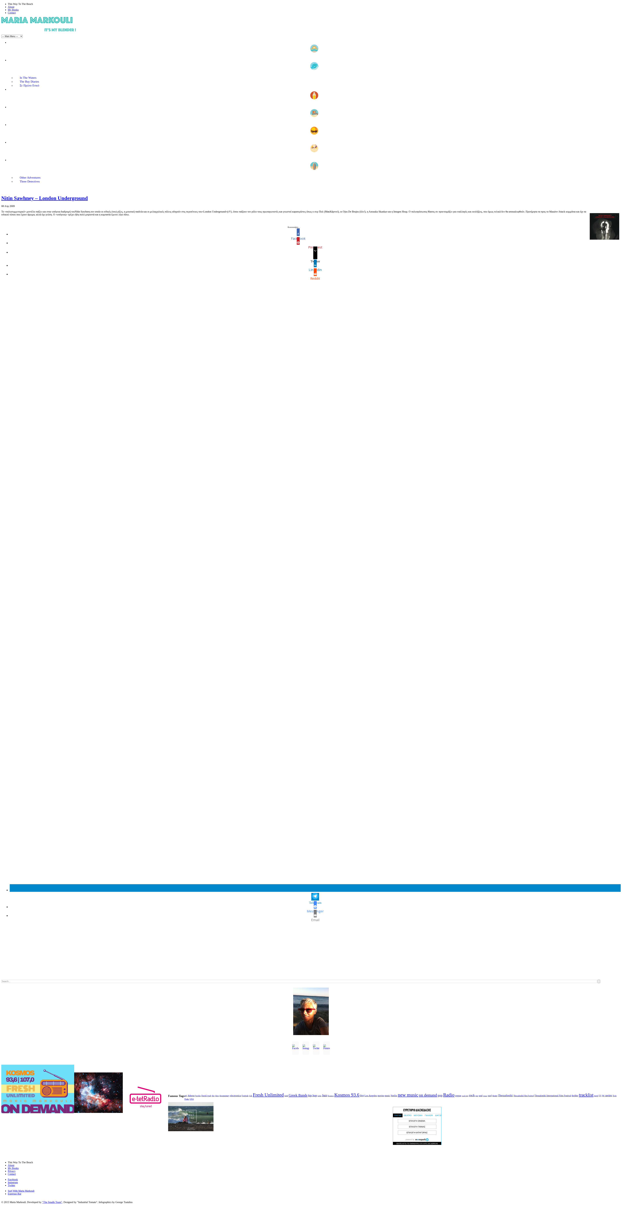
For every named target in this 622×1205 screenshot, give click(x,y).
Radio (449, 1094)
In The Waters (28, 77)
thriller (575, 1095)
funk (286, 1096)
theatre (494, 1096)
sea (476, 1095)
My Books (13, 9)
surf (490, 1095)
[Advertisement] (98, 954)
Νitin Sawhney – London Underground (44, 198)
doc (213, 1096)
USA (192, 1099)
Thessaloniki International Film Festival (552, 1095)
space (485, 1096)
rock (472, 1095)
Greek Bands (298, 1095)
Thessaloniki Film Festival (523, 1096)
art (185, 1095)
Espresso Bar (14, 1193)
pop (440, 1095)
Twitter (11, 1185)
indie (319, 1096)
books (198, 1095)
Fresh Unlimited (268, 1094)
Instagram (13, 1182)
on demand (428, 1095)
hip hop (312, 1095)
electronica (235, 1095)
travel (596, 1096)
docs (217, 1096)
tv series (607, 1095)
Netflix (394, 1095)
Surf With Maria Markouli (21, 1190)
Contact (12, 12)
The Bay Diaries (29, 81)
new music (408, 1094)
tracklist (586, 1094)
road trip (465, 1096)
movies (381, 1095)
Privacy (12, 1171)
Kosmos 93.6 (346, 1094)
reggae (458, 1095)
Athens (191, 1095)
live (362, 1095)
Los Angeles (370, 1095)
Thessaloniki (505, 1095)
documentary (224, 1096)
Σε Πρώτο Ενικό (29, 85)
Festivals (245, 1096)
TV (600, 1096)
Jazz (324, 1095)
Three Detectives (30, 181)
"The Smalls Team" (52, 1202)
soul (481, 1095)
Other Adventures (30, 177)
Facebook (13, 1179)
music (387, 1095)
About (11, 7)
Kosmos (331, 1096)
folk (250, 1096)
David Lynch (206, 1096)
